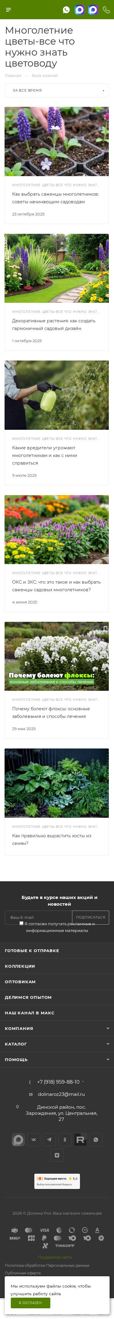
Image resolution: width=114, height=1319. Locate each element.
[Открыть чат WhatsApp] (66, 9)
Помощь (16, 1059)
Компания (19, 1028)
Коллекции (20, 966)
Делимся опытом (28, 997)
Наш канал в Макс (29, 1012)
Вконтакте (33, 1139)
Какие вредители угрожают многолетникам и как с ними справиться (44, 455)
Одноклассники (64, 1139)
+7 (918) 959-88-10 (58, 1082)
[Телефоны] (106, 9)
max (18, 1139)
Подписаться (90, 917)
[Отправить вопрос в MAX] (79, 9)
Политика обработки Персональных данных (47, 1265)
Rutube (80, 1139)
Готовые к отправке (32, 950)
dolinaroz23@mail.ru (61, 1094)
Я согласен (30, 1303)
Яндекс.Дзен (57, 1155)
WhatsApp (95, 1139)
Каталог (16, 1044)
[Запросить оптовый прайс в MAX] (93, 9)
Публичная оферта (23, 1273)
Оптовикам (20, 981)
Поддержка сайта (55, 1257)
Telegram (49, 1139)
